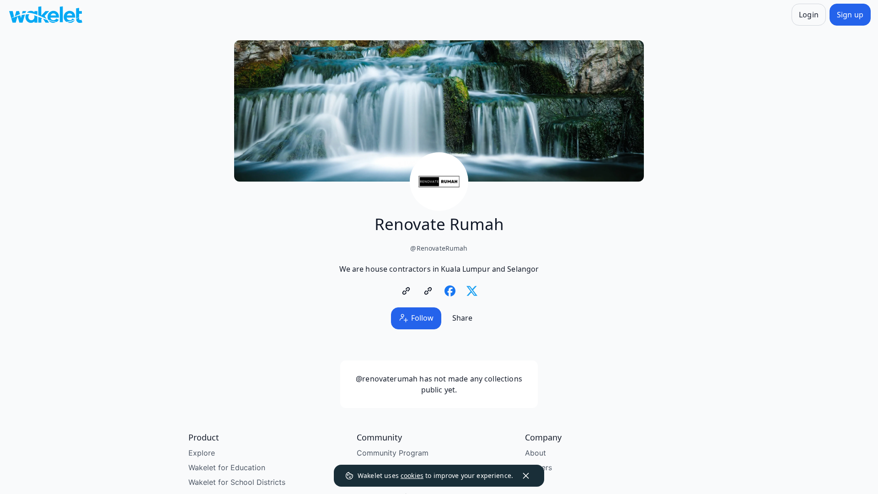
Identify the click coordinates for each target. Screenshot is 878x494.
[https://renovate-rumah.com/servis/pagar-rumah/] (428, 290)
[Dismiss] (526, 475)
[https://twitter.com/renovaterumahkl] (471, 290)
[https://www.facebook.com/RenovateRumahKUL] (449, 290)
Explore (201, 452)
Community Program (392, 452)
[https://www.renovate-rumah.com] (406, 290)
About (535, 452)
